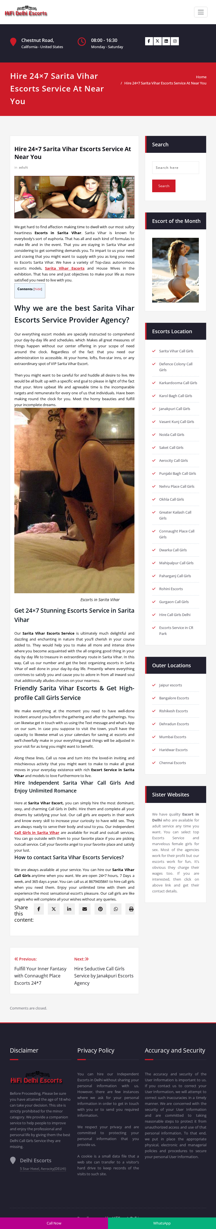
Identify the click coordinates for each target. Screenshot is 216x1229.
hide (38, 289)
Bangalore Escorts (174, 697)
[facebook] (39, 909)
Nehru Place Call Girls (176, 486)
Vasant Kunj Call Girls (176, 421)
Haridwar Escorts (173, 749)
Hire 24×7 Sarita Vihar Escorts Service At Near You (165, 83)
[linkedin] (69, 909)
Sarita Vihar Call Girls (176, 350)
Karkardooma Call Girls (178, 382)
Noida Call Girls (171, 434)
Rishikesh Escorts (173, 710)
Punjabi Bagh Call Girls (177, 473)
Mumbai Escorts (172, 736)
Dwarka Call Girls (173, 549)
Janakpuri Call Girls (174, 408)
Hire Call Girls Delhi (174, 614)
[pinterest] (100, 909)
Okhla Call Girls (171, 499)
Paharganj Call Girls (175, 575)
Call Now (54, 1223)
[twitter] (54, 909)
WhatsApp (162, 1223)
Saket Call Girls (171, 447)
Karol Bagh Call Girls (175, 395)
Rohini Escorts (171, 588)
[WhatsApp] (116, 909)
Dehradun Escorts (174, 723)
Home (201, 76)
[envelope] (85, 909)
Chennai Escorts (172, 762)
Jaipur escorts (170, 685)
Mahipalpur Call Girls (176, 562)
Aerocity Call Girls (173, 460)
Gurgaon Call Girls (174, 601)
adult (23, 167)
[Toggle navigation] (201, 12)
